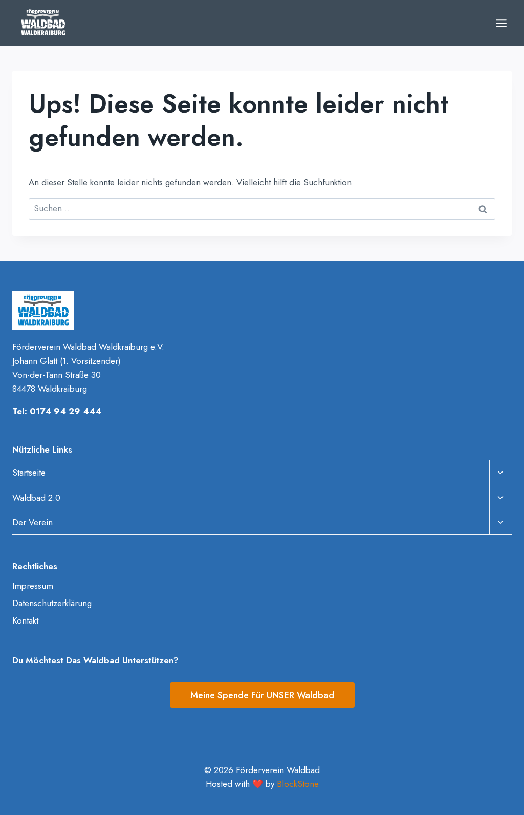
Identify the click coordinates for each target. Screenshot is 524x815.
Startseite (29, 472)
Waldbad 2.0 (36, 497)
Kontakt (25, 620)
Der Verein (32, 522)
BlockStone (298, 784)
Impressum (32, 586)
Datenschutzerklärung (52, 603)
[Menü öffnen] (501, 23)
